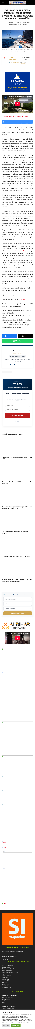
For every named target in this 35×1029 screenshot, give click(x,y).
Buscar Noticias (17, 613)
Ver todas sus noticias (16, 365)
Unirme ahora (17, 415)
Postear (26, 336)
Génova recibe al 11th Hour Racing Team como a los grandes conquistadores (17, 580)
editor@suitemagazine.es (8, 959)
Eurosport (21, 299)
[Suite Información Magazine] (17, 2)
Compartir (10, 336)
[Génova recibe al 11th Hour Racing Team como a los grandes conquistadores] (17, 568)
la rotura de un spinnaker (17, 251)
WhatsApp (18, 341)
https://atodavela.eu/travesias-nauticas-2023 (16, 116)
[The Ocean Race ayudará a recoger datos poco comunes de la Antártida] (17, 496)
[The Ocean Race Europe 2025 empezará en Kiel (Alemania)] (17, 471)
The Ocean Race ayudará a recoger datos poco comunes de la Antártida (17, 507)
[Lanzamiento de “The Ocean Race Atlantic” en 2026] (17, 446)
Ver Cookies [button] (6, 1025)
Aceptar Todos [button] (16, 1025)
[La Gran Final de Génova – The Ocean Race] (17, 545)
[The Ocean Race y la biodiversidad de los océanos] (17, 520)
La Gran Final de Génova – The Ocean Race (16, 556)
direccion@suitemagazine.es (9, 956)
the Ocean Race (6, 372)
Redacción (23, 62)
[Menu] (3, 2)
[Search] (32, 2)
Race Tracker (26, 295)
